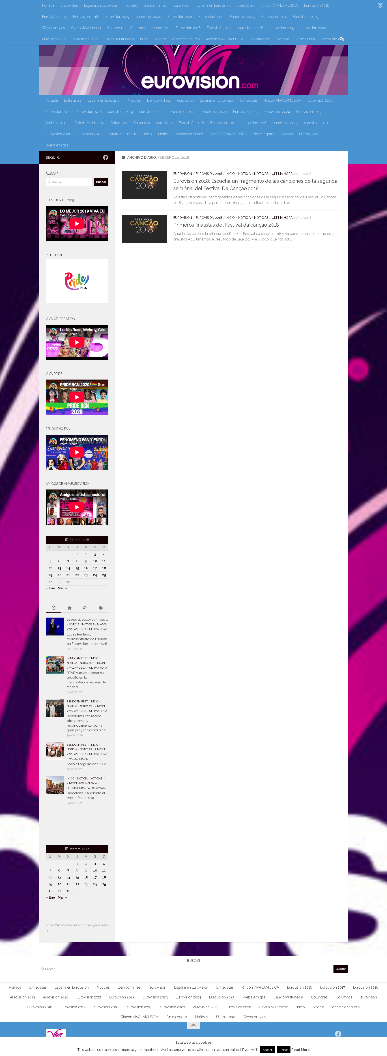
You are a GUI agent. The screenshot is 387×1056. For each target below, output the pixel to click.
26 (50, 582)
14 (68, 568)
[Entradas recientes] (53, 608)
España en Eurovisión (101, 5)
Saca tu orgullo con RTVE (87, 764)
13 (59, 568)
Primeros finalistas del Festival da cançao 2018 (226, 225)
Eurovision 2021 (180, 17)
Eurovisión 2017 (54, 17)
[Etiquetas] (100, 608)
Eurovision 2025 (305, 17)
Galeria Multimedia (86, 28)
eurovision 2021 (54, 39)
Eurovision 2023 (242, 17)
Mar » (62, 588)
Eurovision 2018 (85, 17)
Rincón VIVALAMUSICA (279, 5)
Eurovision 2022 (211, 17)
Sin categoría (260, 39)
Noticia (160, 39)
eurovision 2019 (117, 17)
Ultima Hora (305, 39)
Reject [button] (284, 1050)
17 (95, 568)
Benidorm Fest (156, 5)
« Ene (50, 588)
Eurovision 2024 (274, 17)
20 (59, 575)
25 (104, 575)
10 (95, 561)
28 (68, 582)
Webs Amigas (53, 28)
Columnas (115, 28)
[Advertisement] (72, 826)
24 (95, 575)
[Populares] (69, 608)
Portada (48, 5)
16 (86, 568)
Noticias (131, 5)
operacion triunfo (186, 39)
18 (104, 568)
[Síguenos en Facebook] (105, 157)
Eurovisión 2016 (316, 5)
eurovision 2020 (148, 17)
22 (77, 575)
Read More (300, 1050)
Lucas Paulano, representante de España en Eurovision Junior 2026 (87, 639)
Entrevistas (69, 5)
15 (77, 568)
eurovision (182, 5)
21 (68, 575)
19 (50, 575)
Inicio (144, 39)
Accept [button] (267, 1050)
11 (104, 561)
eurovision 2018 (250, 28)
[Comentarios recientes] (85, 608)
